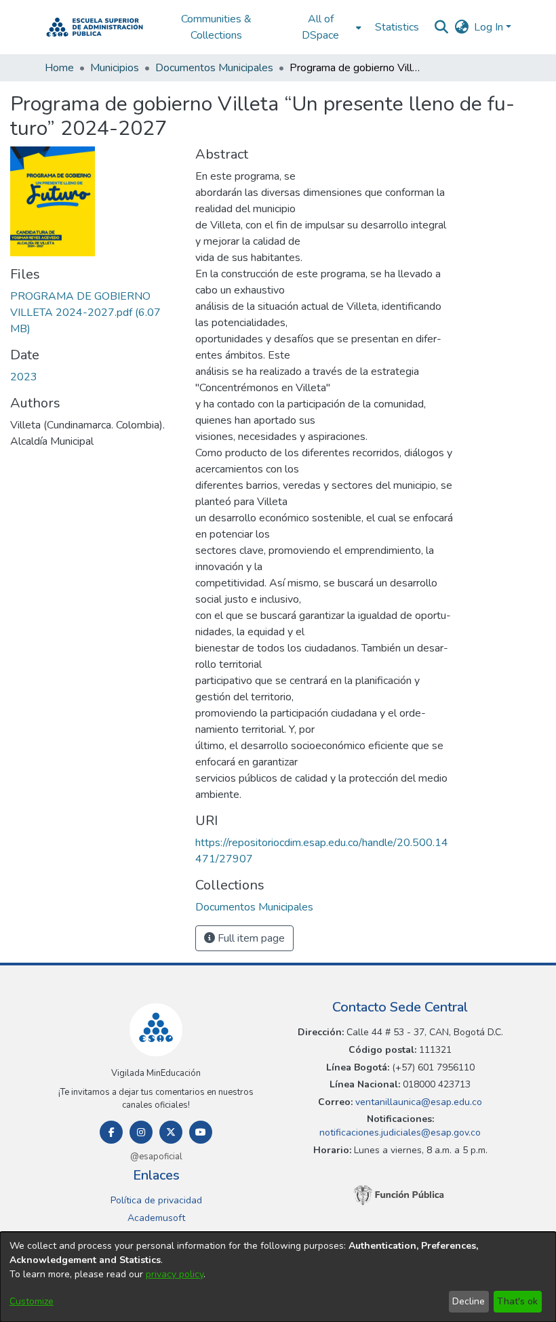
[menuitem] (324, 27)
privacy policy (174, 1274)
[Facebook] (111, 1132)
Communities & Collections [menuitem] (216, 27)
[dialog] (278, 1277)
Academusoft (156, 1217)
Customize (31, 1301)
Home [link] (59, 67)
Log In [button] (490, 27)
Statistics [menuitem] (397, 27)
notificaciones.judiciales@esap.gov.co (400, 1132)
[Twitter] (170, 1132)
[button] (94, 27)
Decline (468, 1301)
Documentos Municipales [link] (214, 67)
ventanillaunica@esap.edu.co (417, 1102)
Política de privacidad (156, 1200)
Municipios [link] (114, 67)
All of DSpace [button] (320, 27)
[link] (85, 312)
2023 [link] (23, 376)
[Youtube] (200, 1132)
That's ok (517, 1301)
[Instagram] (141, 1132)
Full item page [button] (250, 938)
